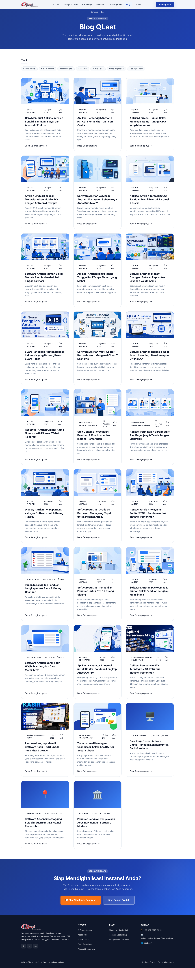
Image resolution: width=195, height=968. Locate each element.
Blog (128, 4)
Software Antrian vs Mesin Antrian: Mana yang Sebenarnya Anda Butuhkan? (97, 199)
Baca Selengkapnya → (36, 145)
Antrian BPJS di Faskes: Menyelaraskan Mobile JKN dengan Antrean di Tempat (41, 199)
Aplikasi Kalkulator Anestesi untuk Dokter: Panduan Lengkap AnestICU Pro (97, 669)
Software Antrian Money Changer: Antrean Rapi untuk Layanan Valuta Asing (147, 277)
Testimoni (100, 4)
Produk (56, 4)
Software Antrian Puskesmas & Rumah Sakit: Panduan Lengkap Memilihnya (149, 591)
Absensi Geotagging (86, 949)
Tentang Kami (115, 4)
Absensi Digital (66, 69)
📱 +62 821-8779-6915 (151, 930)
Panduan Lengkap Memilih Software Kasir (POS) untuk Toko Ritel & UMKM (42, 747)
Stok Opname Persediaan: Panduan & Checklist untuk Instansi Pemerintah (93, 435)
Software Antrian (85, 930)
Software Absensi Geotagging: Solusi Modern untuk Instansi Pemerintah (44, 822)
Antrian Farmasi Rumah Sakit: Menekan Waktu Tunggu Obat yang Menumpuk (148, 121)
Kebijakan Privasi (148, 962)
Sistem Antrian (47, 69)
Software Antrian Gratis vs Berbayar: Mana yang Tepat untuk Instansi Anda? (94, 513)
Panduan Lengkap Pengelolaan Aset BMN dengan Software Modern (96, 822)
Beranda (94, 12)
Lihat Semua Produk (119, 900)
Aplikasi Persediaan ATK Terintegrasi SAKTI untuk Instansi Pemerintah (145, 669)
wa (35, 946)
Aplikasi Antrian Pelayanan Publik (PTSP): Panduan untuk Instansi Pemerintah (148, 513)
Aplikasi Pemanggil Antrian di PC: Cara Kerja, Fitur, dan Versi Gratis (95, 121)
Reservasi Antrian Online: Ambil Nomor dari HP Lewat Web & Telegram (44, 433)
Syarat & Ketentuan (166, 962)
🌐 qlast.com (146, 943)
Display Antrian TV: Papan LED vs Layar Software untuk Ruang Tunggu (44, 513)
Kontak (138, 4)
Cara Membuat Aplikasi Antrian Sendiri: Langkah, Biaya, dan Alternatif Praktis (44, 121)
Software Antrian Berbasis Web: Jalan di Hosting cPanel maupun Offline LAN (149, 355)
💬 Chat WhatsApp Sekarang (80, 900)
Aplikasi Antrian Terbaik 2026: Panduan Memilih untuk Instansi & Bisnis (149, 199)
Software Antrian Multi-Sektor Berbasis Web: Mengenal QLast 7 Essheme (97, 355)
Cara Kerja (87, 4)
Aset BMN (82, 69)
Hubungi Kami (165, 4)
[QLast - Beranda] (29, 4)
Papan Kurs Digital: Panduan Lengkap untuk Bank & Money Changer (43, 588)
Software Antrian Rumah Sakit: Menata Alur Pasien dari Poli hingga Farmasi (44, 277)
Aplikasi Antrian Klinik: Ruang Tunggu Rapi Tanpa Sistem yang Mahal (97, 277)
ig (29, 946)
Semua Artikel (29, 69)
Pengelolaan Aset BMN (119, 939)
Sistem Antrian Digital (118, 930)
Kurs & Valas (98, 69)
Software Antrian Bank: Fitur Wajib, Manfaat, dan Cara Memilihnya (42, 666)
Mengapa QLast (71, 4)
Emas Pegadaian (116, 69)
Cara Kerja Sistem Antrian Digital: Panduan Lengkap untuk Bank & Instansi (149, 745)
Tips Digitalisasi (136, 69)
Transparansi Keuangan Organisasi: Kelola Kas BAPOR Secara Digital (95, 747)
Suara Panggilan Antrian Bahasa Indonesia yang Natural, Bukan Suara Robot (44, 355)
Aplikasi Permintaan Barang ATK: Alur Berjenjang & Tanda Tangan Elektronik (150, 435)
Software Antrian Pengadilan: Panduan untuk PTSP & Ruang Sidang (95, 591)
